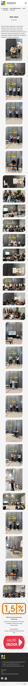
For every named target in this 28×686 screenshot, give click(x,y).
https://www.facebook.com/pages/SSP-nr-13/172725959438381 (2, 678)
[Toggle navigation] (25, 3)
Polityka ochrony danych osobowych (9, 673)
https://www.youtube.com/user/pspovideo (6, 678)
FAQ (2, 671)
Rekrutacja (3, 669)
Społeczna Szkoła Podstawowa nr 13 (11, 664)
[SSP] (3, 657)
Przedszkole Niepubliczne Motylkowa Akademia (14, 662)
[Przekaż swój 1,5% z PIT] (14, 642)
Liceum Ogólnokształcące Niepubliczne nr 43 (13, 666)
